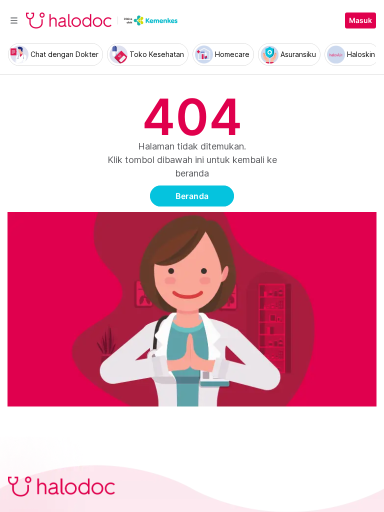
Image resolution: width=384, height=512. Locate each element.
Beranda (192, 196)
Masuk (360, 20)
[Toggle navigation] (14, 21)
